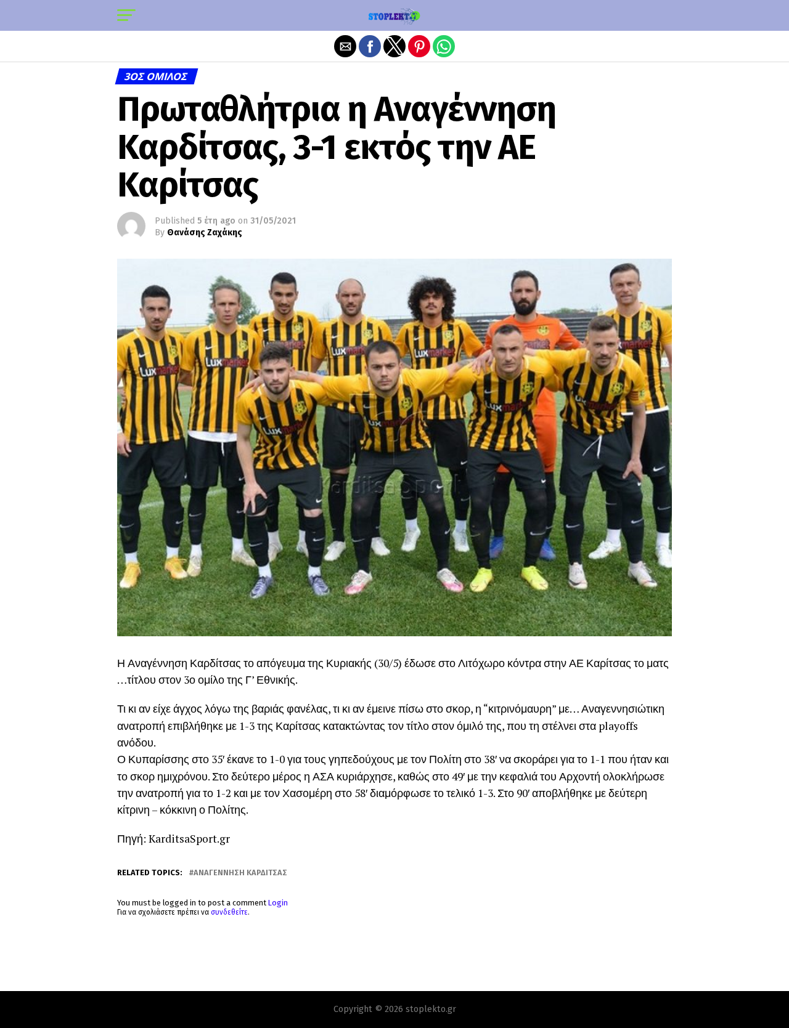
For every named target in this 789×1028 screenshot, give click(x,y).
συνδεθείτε (229, 912)
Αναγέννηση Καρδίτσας (240, 873)
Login (278, 902)
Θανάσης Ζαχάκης (204, 232)
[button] (126, 15)
